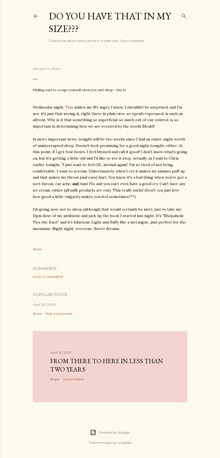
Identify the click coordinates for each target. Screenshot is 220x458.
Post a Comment (48, 277)
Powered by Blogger (114, 432)
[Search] (184, 15)
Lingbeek (124, 443)
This (69, 107)
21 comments (73, 379)
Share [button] (37, 249)
